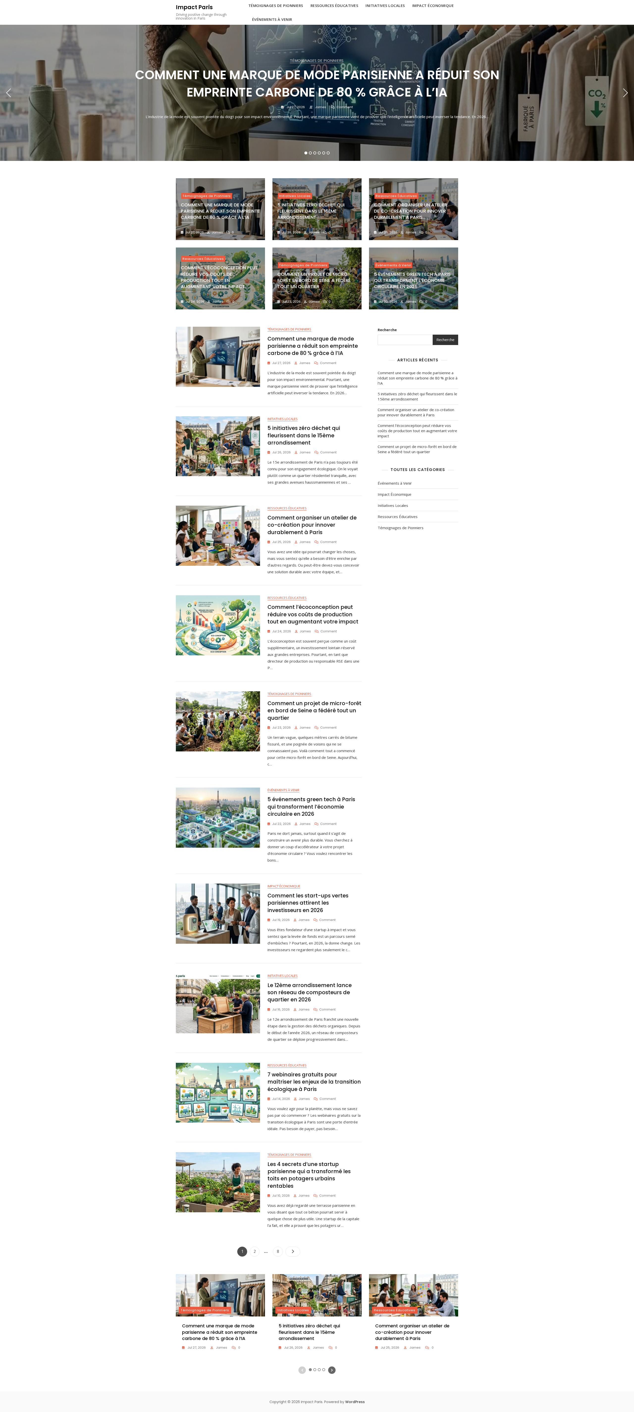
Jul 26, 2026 (291, 232)
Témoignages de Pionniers (316, 60)
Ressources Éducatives (396, 196)
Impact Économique (283, 886)
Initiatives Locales (295, 196)
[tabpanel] (317, 93)
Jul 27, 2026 (295, 107)
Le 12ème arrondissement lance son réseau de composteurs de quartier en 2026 (309, 992)
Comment (345, 107)
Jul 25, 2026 (387, 232)
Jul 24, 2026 (194, 301)
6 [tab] (328, 152)
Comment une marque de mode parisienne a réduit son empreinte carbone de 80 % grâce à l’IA (317, 83)
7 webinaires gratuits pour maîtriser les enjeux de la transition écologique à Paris (314, 1082)
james (320, 107)
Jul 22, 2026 (387, 301)
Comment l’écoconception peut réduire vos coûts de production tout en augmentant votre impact (219, 277)
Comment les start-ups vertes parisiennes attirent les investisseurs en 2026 (307, 903)
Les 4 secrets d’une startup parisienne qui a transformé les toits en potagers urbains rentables (309, 1175)
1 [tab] (306, 152)
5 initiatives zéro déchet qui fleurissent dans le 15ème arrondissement (310, 211)
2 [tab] (310, 152)
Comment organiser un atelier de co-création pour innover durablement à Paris (410, 211)
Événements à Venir (272, 19)
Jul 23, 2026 (291, 301)
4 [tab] (319, 152)
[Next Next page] (292, 1252)
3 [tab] (315, 152)
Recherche (387, 329)
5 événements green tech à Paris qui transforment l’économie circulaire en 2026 (412, 280)
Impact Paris (194, 7)
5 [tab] (324, 152)
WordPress (355, 1401)
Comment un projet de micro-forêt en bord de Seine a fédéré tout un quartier (314, 280)
